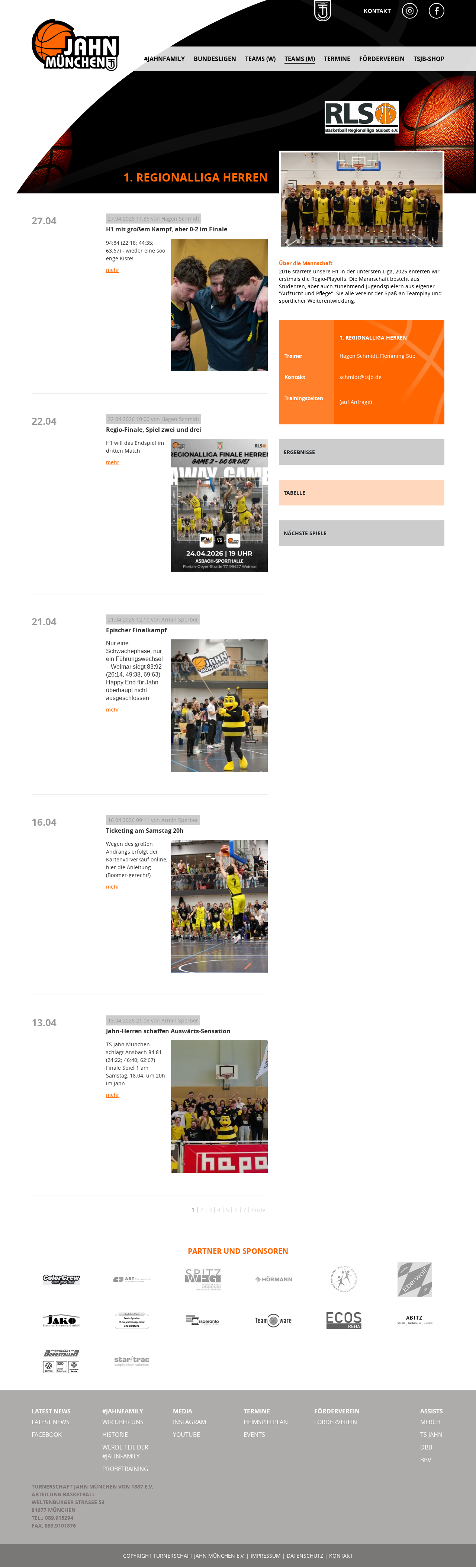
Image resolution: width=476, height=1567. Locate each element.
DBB (426, 1447)
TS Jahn (431, 1434)
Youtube (186, 1434)
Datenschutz (305, 1555)
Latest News (51, 1422)
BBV (425, 1460)
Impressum (266, 1555)
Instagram (189, 1422)
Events (254, 1434)
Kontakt (377, 11)
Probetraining (125, 1469)
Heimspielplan (266, 1422)
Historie (115, 1434)
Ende (258, 1210)
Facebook (47, 1434)
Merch (430, 1422)
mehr (112, 269)
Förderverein (335, 1422)
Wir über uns (123, 1422)
